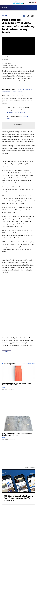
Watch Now (32, 2)
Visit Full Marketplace (29, 363)
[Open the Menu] (3, 2)
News (4, 15)
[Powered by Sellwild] (32, 467)
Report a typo (6, 351)
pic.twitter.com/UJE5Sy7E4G (16, 112)
